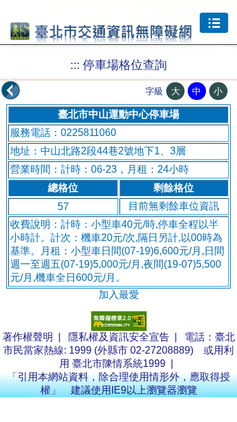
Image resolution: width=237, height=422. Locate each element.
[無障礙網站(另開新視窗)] (119, 327)
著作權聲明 (28, 337)
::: (75, 64)
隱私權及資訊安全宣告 (118, 337)
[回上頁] (10, 90)
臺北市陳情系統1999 (119, 363)
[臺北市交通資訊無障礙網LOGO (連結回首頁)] (101, 37)
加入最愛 (119, 294)
